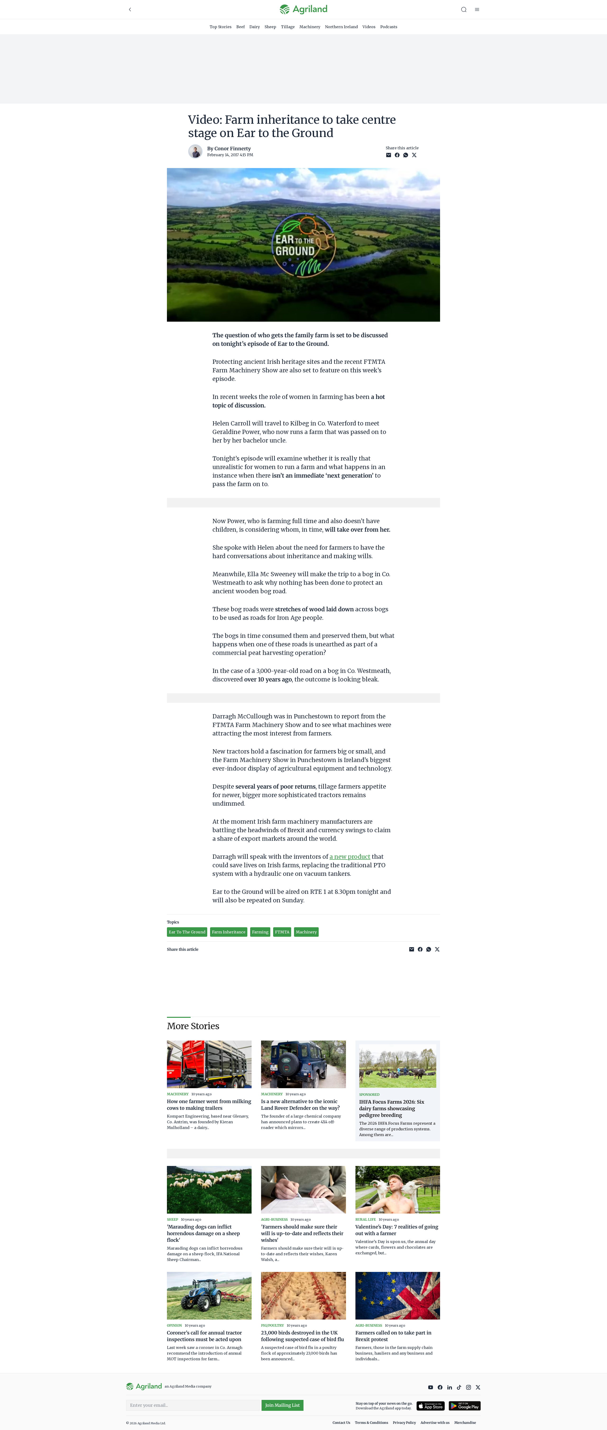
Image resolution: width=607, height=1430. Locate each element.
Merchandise (465, 1423)
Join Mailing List (282, 1405)
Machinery (309, 26)
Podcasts (388, 26)
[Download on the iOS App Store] (430, 1406)
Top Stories (221, 26)
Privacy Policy (404, 1423)
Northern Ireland (341, 26)
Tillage (288, 26)
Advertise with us (435, 1423)
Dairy (254, 26)
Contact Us (341, 1423)
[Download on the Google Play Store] (465, 1406)
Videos (369, 26)
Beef (240, 26)
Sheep (270, 26)
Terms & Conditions (371, 1423)
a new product (350, 856)
